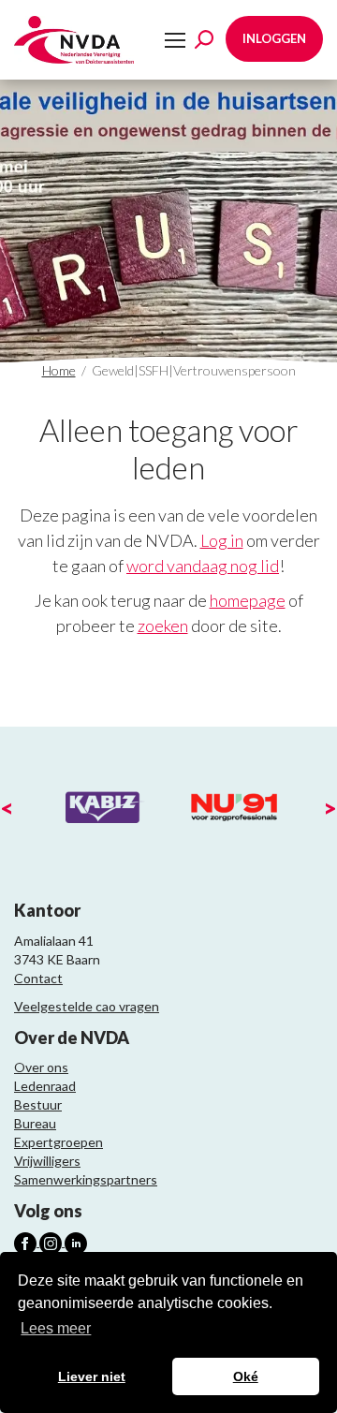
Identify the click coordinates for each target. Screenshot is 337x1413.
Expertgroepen (58, 1142)
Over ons (41, 1067)
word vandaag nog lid (202, 565)
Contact (38, 978)
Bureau (35, 1123)
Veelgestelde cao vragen (86, 1006)
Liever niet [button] (91, 1376)
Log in (221, 540)
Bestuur (38, 1104)
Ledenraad (45, 1086)
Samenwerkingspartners (85, 1179)
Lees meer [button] (56, 1328)
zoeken (163, 625)
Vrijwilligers (47, 1161)
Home (59, 370)
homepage (248, 600)
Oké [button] (245, 1376)
